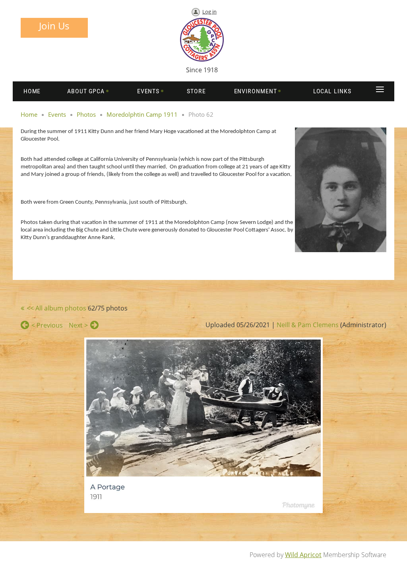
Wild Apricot (303, 554)
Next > (78, 325)
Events (57, 114)
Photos (86, 114)
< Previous (47, 325)
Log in (209, 11)
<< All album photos (56, 308)
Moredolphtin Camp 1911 (142, 114)
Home (29, 114)
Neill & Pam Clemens (308, 324)
